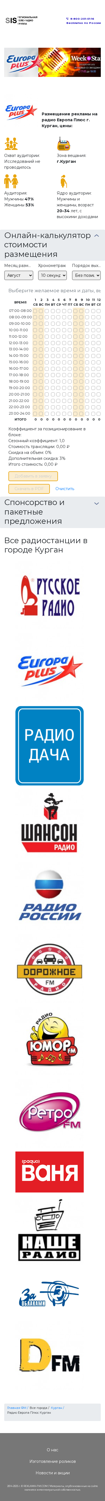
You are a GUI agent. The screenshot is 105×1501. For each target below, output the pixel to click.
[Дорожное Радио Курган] (49, 967)
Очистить (64, 488)
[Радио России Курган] (49, 895)
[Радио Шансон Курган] (49, 823)
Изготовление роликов (52, 1461)
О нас (52, 1449)
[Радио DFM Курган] (49, 1355)
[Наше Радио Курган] (49, 1230)
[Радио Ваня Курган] (49, 1171)
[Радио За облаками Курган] (49, 1292)
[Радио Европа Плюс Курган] (49, 667)
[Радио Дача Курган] (49, 745)
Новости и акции (53, 1472)
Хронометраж (52, 265)
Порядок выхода (86, 265)
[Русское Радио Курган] (49, 594)
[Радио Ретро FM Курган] (49, 1112)
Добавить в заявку (33, 476)
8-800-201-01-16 (82, 18)
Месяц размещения (18, 265)
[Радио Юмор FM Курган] (49, 1040)
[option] (52, 62)
